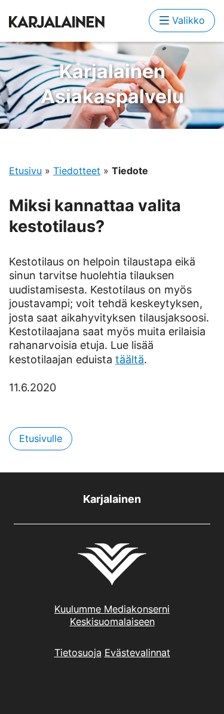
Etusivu (25, 171)
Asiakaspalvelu (112, 84)
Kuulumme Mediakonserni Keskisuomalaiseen (112, 615)
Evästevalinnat (137, 653)
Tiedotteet (76, 171)
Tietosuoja (78, 653)
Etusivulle (40, 438)
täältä (129, 359)
